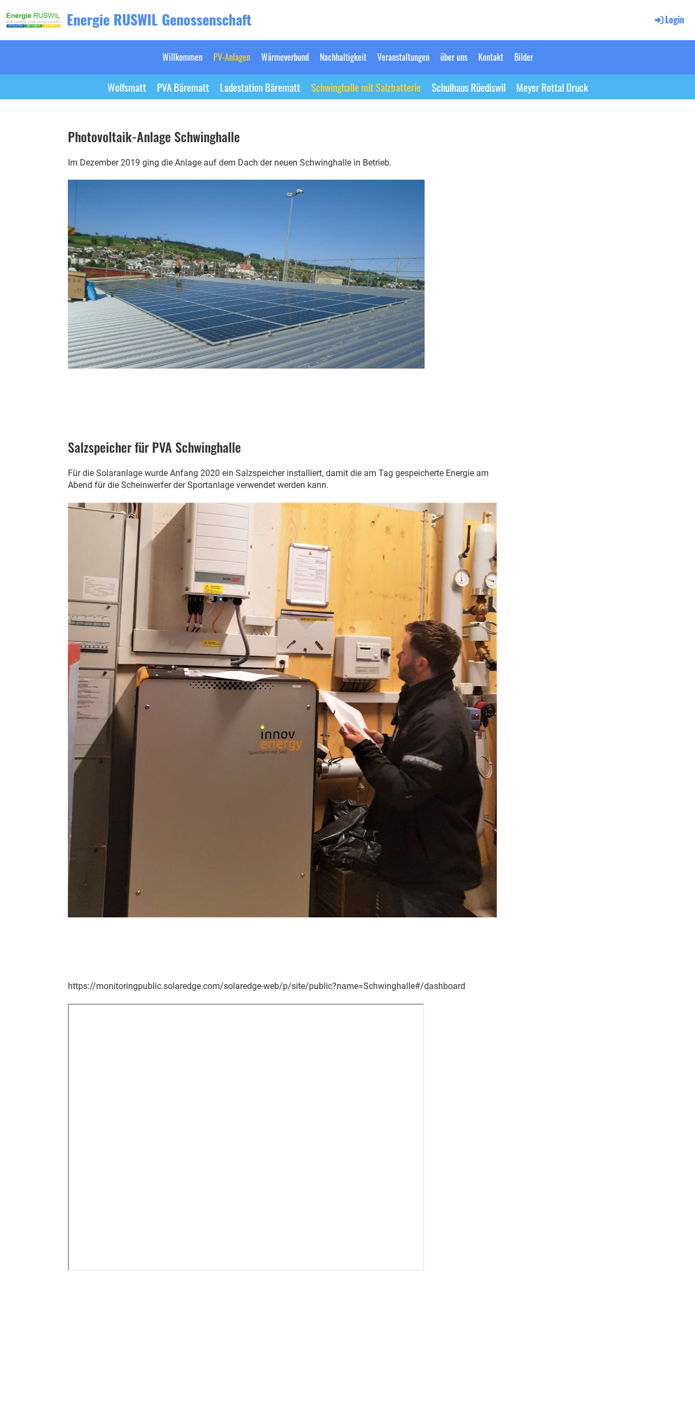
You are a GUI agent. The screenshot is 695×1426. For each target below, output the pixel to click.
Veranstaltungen (403, 57)
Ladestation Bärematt (260, 86)
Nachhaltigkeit (343, 57)
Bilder (523, 57)
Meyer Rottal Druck (552, 86)
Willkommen (182, 57)
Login (674, 19)
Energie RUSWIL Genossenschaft (159, 19)
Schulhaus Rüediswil (469, 86)
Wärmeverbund (285, 57)
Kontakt (490, 57)
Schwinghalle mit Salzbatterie (366, 86)
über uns (453, 57)
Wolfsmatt (127, 86)
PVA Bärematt (183, 86)
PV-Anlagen (231, 57)
